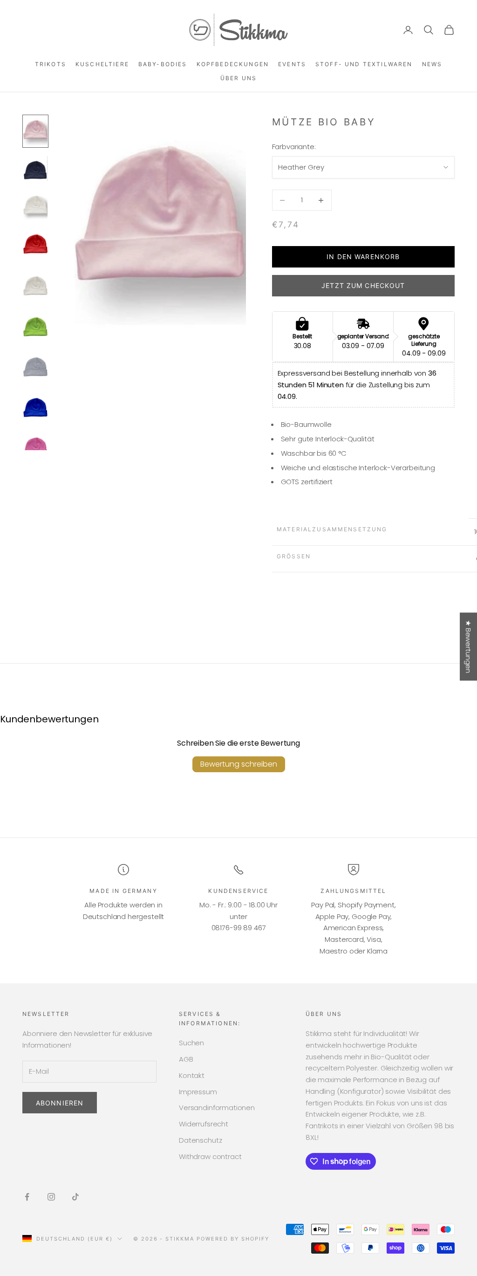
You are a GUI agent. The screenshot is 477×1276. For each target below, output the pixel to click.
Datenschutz (200, 1140)
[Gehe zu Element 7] (35, 367)
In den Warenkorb (363, 257)
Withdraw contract (210, 1156)
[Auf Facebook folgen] (27, 1196)
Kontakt (191, 1075)
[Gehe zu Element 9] (35, 448)
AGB (186, 1059)
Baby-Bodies (162, 64)
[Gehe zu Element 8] (35, 408)
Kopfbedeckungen (233, 64)
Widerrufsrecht (203, 1124)
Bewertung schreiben (238, 764)
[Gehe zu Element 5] (35, 286)
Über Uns (238, 78)
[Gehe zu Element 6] (35, 326)
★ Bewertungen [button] (468, 646)
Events (292, 64)
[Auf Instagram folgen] (51, 1196)
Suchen (191, 1043)
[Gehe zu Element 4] (35, 245)
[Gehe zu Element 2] (35, 168)
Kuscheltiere (102, 64)
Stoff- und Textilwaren (364, 64)
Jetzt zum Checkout (363, 285)
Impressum (198, 1092)
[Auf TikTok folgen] (75, 1196)
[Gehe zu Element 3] (35, 205)
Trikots (50, 64)
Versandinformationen (217, 1107)
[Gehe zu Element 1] (35, 131)
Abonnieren (59, 1103)
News (432, 64)
